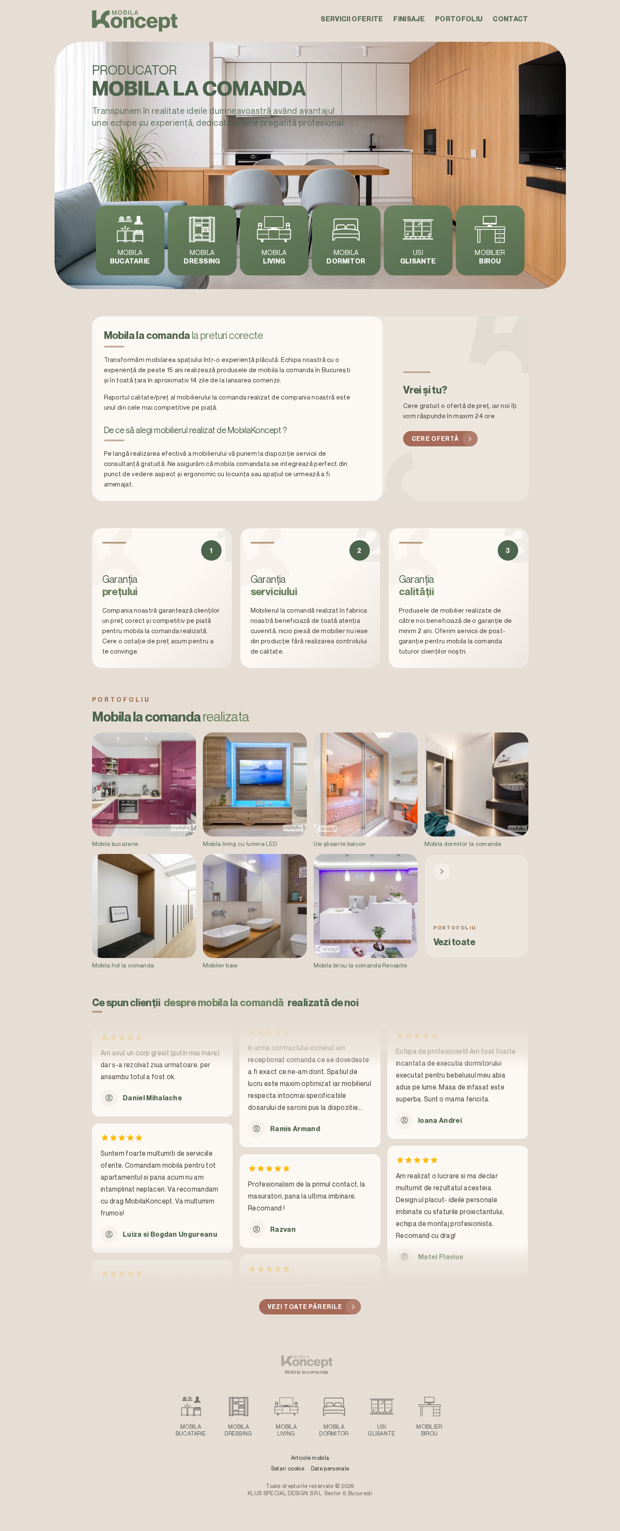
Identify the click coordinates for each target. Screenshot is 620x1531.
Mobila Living (286, 1430)
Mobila (130, 256)
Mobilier (490, 256)
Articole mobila (310, 1458)
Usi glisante (381, 1430)
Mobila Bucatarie (191, 1430)
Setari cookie (287, 1468)
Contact (510, 18)
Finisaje (409, 18)
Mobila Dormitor (334, 1430)
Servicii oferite (351, 18)
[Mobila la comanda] (134, 21)
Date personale (330, 1468)
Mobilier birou (429, 1430)
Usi (418, 256)
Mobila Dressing (238, 1430)
